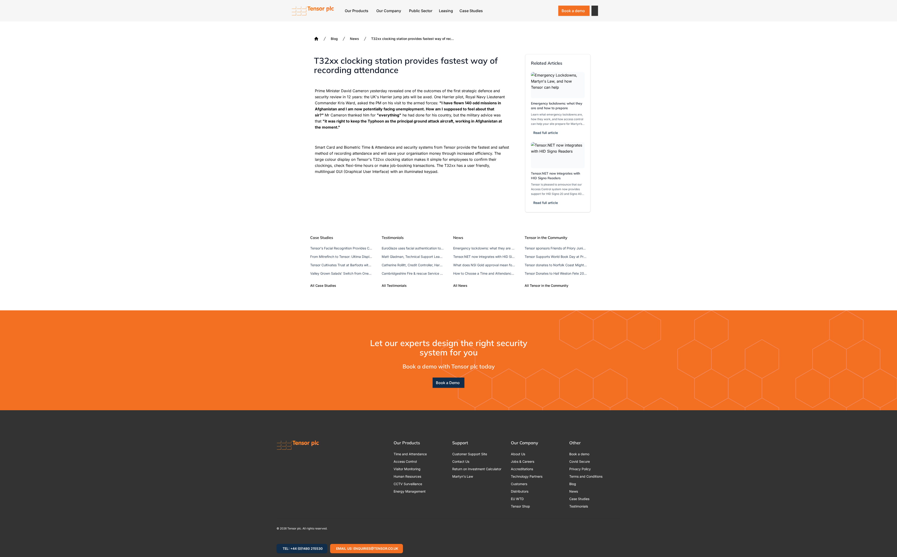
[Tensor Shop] (551, 11)
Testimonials (578, 506)
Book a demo (573, 10)
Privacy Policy (580, 469)
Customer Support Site (469, 454)
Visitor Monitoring (407, 469)
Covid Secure (579, 461)
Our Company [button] (388, 10)
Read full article (545, 133)
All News (460, 285)
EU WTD (517, 499)
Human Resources (407, 476)
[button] (594, 11)
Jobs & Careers (522, 461)
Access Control (405, 461)
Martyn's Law (462, 476)
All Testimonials (394, 285)
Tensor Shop (520, 506)
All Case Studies (323, 285)
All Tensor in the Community (546, 285)
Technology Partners (526, 476)
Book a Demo (448, 382)
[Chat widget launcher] (885, 545)
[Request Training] (527, 11)
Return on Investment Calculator (476, 469)
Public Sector (420, 10)
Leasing (446, 10)
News (354, 39)
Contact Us (460, 461)
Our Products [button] (356, 10)
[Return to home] (313, 11)
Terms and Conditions (585, 476)
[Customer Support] (539, 11)
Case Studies (471, 10)
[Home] (316, 38)
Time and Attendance (410, 454)
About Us (518, 454)
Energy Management (410, 491)
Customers (519, 484)
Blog (334, 39)
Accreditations (522, 469)
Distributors (519, 491)
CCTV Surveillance (408, 484)
